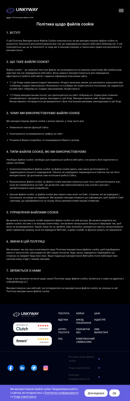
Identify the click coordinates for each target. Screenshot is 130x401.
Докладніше (96, 393)
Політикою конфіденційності (62, 392)
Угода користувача (79, 367)
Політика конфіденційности (79, 377)
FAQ (60, 338)
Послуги (63, 313)
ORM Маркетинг (101, 331)
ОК (114, 393)
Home (8, 17)
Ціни (97, 313)
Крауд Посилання (83, 321)
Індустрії (99, 319)
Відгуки (63, 319)
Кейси (80, 313)
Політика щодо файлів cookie (81, 358)
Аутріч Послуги (63, 331)
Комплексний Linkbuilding (85, 340)
